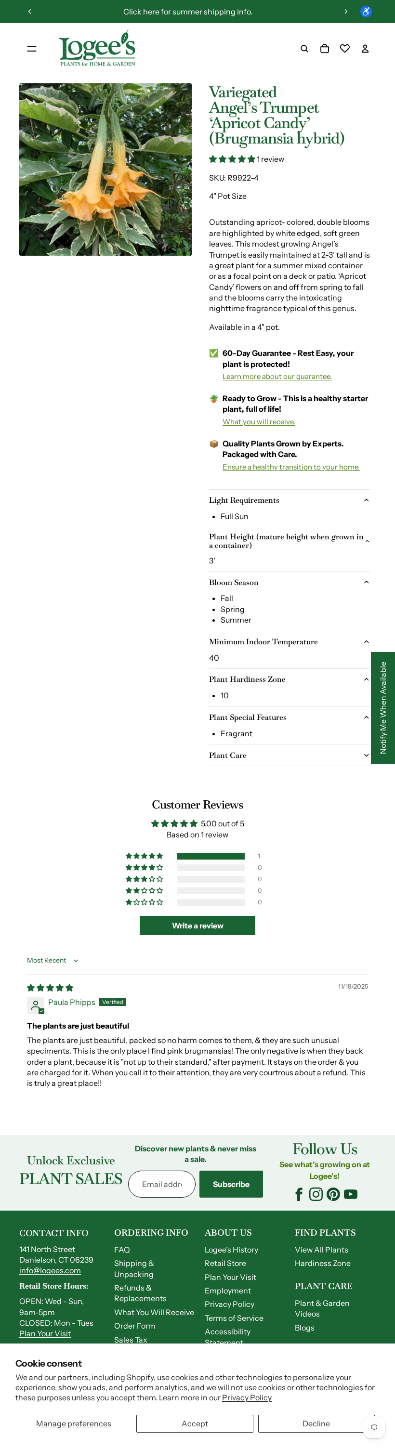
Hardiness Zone (323, 1263)
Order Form (135, 1326)
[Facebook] (298, 1194)
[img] (50, 987)
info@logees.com (50, 1270)
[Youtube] (350, 1194)
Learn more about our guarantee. (277, 376)
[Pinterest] (333, 1194)
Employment (228, 1290)
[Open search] (304, 48)
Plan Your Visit (45, 1333)
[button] (233, 159)
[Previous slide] (29, 11)
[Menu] (31, 48)
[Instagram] (316, 1194)
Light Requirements (244, 500)
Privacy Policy (247, 1397)
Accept (195, 1423)
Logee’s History (231, 1249)
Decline (316, 1423)
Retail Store (225, 1263)
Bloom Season (234, 582)
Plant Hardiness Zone (247, 679)
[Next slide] (345, 11)
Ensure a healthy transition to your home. (291, 466)
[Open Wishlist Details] (345, 48)
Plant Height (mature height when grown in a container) (286, 541)
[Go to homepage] (97, 48)
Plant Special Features (248, 717)
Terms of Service (234, 1318)
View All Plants (321, 1249)
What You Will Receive (154, 1312)
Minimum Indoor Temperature (263, 642)
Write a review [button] (198, 925)
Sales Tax (130, 1339)
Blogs (305, 1327)
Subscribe (231, 1184)
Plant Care (228, 755)
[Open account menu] (365, 48)
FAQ (122, 1249)
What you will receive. (259, 421)
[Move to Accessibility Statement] (366, 11)
